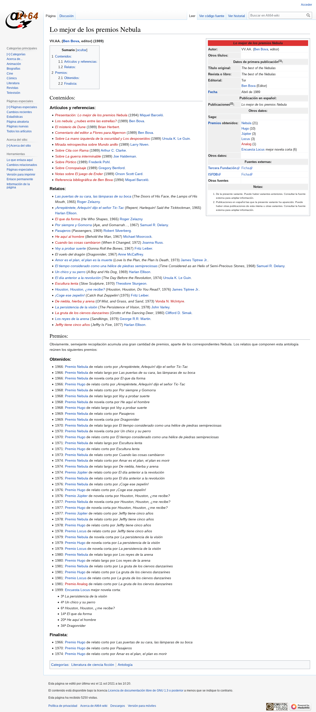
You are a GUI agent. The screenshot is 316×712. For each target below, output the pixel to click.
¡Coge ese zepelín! (70, 295)
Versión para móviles (142, 706)
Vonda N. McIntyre (169, 301)
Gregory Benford (112, 168)
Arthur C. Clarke (113, 150)
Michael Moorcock (137, 236)
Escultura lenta (66, 283)
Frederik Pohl (99, 162)
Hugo (245, 128)
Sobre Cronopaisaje (70, 168)
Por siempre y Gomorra (73, 225)
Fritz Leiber (143, 248)
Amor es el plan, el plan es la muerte (83, 260)
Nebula (246, 123)
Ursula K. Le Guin (176, 138)
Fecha (212, 92)
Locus (245, 139)
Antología (125, 665)
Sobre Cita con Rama (72, 150)
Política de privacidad (62, 706)
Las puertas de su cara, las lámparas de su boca (93, 196)
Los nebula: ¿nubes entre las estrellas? (86, 121)
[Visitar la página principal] (21, 20)
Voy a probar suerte (70, 248)
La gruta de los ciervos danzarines (82, 313)
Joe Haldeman (124, 156)
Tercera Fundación (222, 168)
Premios (214, 123)
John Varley (160, 307)
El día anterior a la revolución (78, 278)
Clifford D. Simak (178, 313)
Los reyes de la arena (72, 319)
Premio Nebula (76, 367)
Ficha (245, 168)
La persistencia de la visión (76, 307)
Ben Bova (261, 49)
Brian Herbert (108, 127)
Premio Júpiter (76, 472)
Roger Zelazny (88, 202)
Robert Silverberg (117, 231)
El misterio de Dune (70, 127)
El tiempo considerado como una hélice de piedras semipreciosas (106, 266)
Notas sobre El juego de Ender (79, 174)
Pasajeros (63, 231)
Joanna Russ (152, 242)
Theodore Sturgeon (131, 283)
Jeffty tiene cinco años (72, 325)
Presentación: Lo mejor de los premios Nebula (91, 115)
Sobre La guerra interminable (78, 156)
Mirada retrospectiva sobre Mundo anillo (86, 144)
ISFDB (213, 174)
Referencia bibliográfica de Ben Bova (84, 180)
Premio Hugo (75, 384)
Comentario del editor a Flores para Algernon (90, 133)
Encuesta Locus (253, 149)
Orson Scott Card (128, 174)
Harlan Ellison (66, 213)
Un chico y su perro (70, 272)
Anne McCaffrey (130, 254)
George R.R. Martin (135, 319)
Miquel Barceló (151, 115)
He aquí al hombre (69, 236)
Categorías (59, 665)
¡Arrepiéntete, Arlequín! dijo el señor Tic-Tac (89, 208)
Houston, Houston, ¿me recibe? (80, 289)
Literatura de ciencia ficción (92, 665)
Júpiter (246, 134)
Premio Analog (76, 584)
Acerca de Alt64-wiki (93, 706)
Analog (246, 144)
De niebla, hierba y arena (75, 301)
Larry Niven (139, 144)
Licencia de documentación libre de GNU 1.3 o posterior (145, 690)
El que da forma (67, 219)
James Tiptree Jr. (194, 260)
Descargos (117, 706)
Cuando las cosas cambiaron (77, 242)
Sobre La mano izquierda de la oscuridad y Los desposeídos (102, 138)
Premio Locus (75, 531)
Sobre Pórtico (65, 162)
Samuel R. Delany (154, 225)
